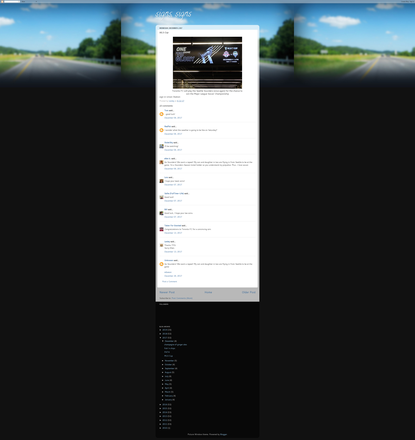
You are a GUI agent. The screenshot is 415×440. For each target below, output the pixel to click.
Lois (166, 177)
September (170, 368)
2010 (165, 427)
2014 (165, 412)
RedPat (167, 126)
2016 (165, 404)
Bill (165, 209)
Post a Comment (169, 281)
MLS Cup (168, 355)
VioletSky (168, 142)
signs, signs (173, 14)
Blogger (223, 434)
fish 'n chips (169, 348)
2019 (165, 329)
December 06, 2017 (173, 117)
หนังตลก (168, 272)
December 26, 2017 (173, 275)
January (168, 399)
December (169, 341)
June (167, 380)
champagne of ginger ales (175, 344)
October (168, 364)
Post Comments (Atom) (182, 298)
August (168, 372)
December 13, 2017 (173, 232)
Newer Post (167, 292)
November (169, 360)
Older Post (249, 292)
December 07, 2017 (173, 184)
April (167, 387)
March (168, 391)
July (167, 376)
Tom (166, 110)
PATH (167, 352)
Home (208, 292)
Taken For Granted (172, 225)
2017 (165, 337)
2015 (165, 408)
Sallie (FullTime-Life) (174, 193)
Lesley (167, 241)
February (169, 395)
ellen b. (167, 158)
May (167, 384)
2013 (165, 416)
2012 (165, 420)
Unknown (168, 260)
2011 (165, 424)
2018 (165, 333)
